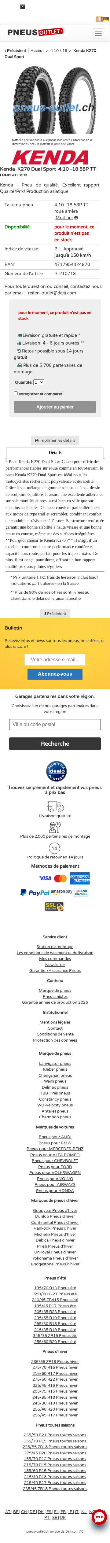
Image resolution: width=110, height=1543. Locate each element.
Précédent (16, 50)
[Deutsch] (106, 19)
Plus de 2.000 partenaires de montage (55, 836)
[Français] (99, 19)
